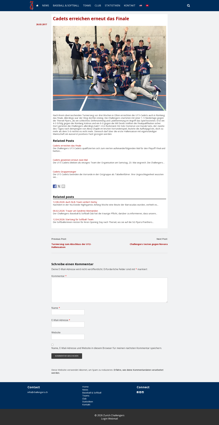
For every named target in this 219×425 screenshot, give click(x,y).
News (45, 5)
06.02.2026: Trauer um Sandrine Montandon (75, 210)
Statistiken (112, 5)
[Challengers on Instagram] (143, 392)
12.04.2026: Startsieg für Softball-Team (73, 219)
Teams (87, 5)
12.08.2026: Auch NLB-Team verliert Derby (75, 201)
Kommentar (59, 276)
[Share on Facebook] (54, 186)
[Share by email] (63, 186)
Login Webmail (109, 418)
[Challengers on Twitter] (140, 392)
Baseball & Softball (66, 5)
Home (85, 386)
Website (55, 332)
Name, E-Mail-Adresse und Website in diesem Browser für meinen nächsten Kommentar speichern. (106, 348)
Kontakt (129, 5)
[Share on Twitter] (59, 186)
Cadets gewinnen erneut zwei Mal (70, 159)
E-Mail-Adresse (60, 320)
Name (55, 308)
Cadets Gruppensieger (64, 171)
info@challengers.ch (38, 392)
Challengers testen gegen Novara (149, 244)
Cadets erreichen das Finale (67, 145)
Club (98, 5)
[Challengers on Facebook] (138, 392)
